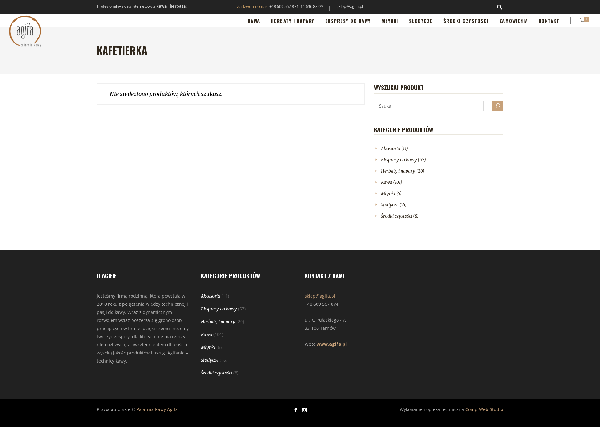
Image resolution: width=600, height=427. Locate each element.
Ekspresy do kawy (399, 160)
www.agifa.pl (332, 344)
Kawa (386, 182)
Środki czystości (396, 216)
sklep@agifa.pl (350, 6)
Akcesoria (390, 148)
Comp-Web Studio (484, 409)
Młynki (388, 193)
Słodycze (389, 205)
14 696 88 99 (311, 6)
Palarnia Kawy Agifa (157, 409)
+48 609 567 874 (283, 6)
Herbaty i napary (398, 171)
